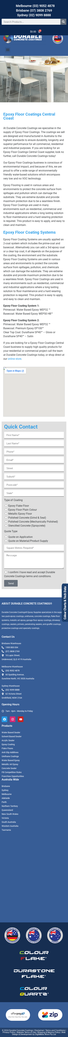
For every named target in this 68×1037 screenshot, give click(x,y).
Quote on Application (20, 536)
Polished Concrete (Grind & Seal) (27, 517)
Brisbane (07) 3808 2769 (34, 10)
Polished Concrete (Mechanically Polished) (33, 521)
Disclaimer (39, 1030)
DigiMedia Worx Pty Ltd (45, 1034)
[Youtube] (20, 719)
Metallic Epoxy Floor (20, 513)
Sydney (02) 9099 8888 (34, 15)
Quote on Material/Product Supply (28, 540)
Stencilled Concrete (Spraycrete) (26, 525)
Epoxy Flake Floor (18, 505)
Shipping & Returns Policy (48, 1032)
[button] (7, 50)
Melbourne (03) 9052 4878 (35, 6)
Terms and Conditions (55, 1030)
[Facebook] (4, 719)
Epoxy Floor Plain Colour (22, 509)
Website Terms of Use (26, 1032)
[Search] (63, 22)
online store (14, 358)
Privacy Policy (9, 1032)
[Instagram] (12, 719)
